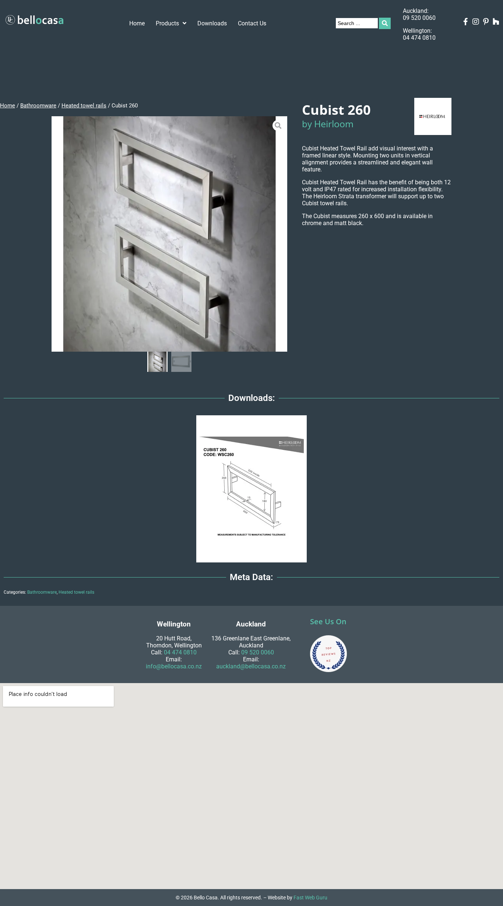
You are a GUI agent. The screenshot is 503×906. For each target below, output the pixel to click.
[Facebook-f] (465, 21)
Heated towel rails (83, 105)
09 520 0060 (419, 17)
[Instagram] (475, 21)
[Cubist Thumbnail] (169, 234)
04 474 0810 (419, 37)
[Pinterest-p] (486, 21)
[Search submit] (385, 23)
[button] (57, 234)
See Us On (328, 621)
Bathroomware (38, 105)
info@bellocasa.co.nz (174, 666)
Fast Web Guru (310, 897)
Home (7, 105)
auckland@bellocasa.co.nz (251, 666)
